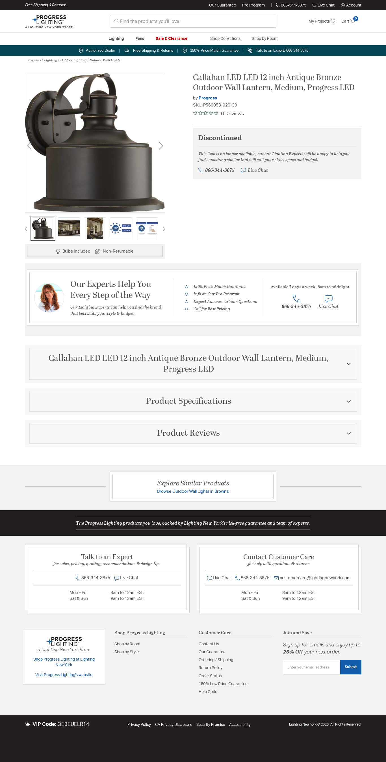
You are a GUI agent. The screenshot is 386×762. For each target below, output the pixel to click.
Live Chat (326, 5)
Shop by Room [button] (264, 39)
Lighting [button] (116, 39)
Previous (29, 145)
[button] (351, 5)
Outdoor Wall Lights (105, 59)
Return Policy (210, 668)
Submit (351, 667)
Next (161, 145)
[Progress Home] (49, 21)
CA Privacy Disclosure (173, 725)
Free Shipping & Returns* (45, 5)
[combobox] (193, 21)
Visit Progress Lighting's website (63, 675)
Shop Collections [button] (225, 39)
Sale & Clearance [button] (171, 39)
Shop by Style (126, 652)
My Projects (320, 21)
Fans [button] (139, 39)
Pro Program (253, 5)
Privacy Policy (139, 725)
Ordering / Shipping (216, 660)
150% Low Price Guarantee (223, 684)
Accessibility (240, 725)
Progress (34, 59)
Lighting (50, 59)
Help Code (208, 692)
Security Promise (210, 725)
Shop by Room (127, 644)
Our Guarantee (222, 5)
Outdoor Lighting (73, 59)
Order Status (210, 676)
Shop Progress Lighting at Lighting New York (64, 662)
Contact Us (209, 644)
